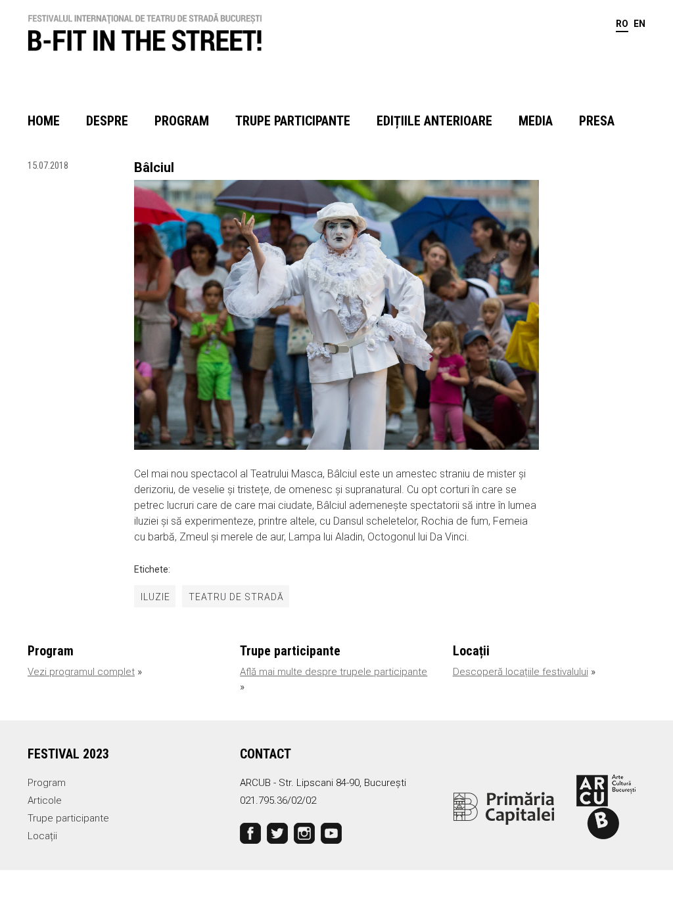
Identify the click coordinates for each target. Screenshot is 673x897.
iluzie (155, 597)
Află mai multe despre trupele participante (333, 672)
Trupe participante (292, 121)
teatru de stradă (236, 597)
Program (181, 121)
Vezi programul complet (81, 672)
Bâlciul (154, 167)
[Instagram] (304, 832)
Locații (42, 836)
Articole (45, 800)
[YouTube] (331, 832)
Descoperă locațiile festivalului (520, 672)
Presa (597, 121)
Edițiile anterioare (434, 121)
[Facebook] (250, 832)
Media (536, 121)
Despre (107, 121)
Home (44, 121)
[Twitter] (277, 832)
